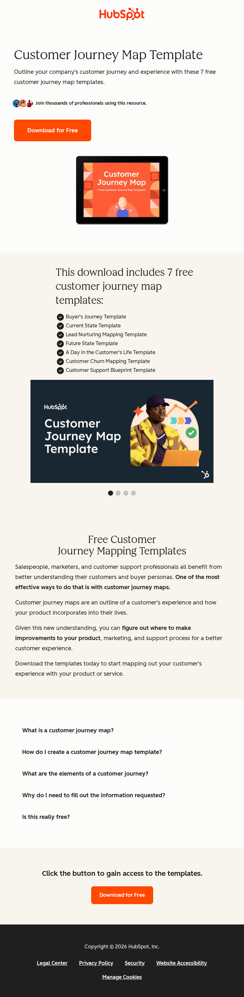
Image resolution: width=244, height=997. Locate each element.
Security (135, 963)
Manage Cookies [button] (122, 977)
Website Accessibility (181, 963)
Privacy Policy (96, 963)
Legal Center (52, 963)
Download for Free (52, 130)
